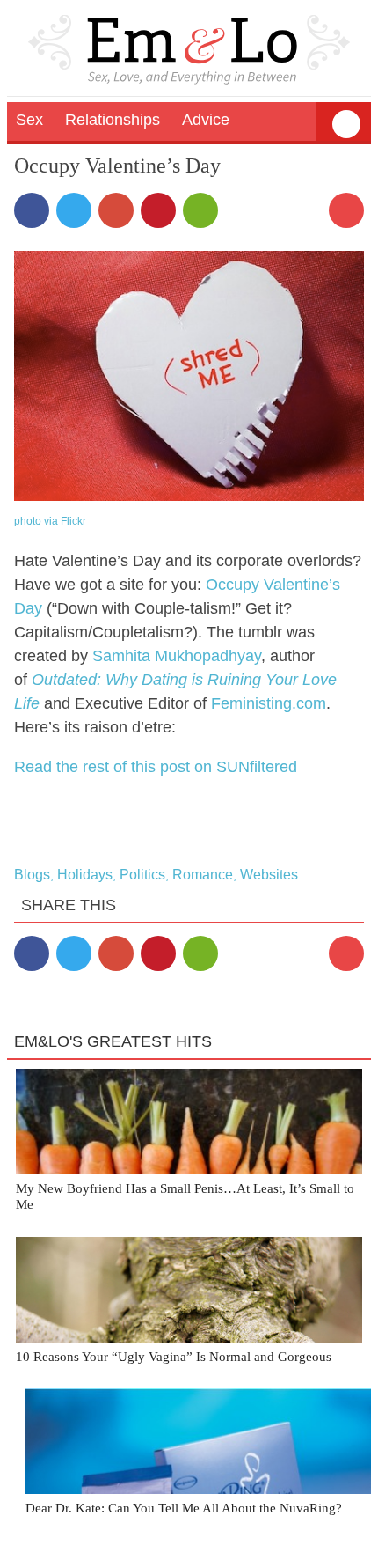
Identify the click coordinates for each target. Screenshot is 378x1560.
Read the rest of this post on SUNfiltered (155, 767)
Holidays (85, 874)
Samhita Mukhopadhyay (176, 656)
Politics (142, 874)
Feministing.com (268, 703)
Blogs (32, 874)
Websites (269, 874)
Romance (202, 874)
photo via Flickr (50, 521)
